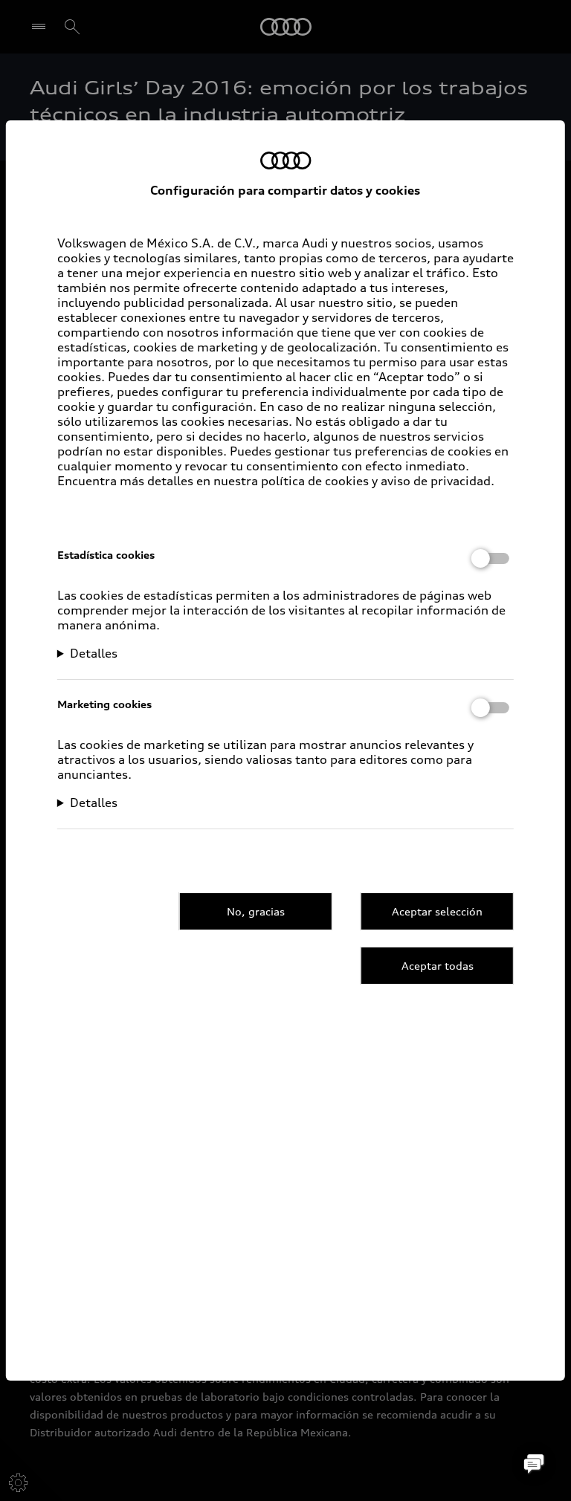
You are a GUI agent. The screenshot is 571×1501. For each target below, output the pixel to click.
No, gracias (256, 911)
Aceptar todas (437, 965)
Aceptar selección (437, 911)
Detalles (93, 653)
